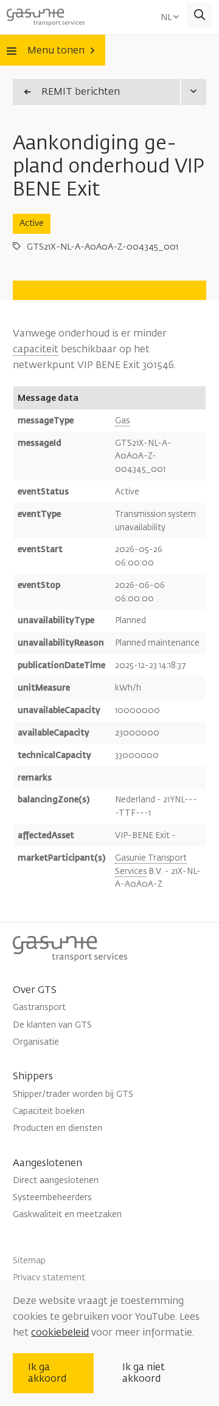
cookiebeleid (60, 1332)
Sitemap (29, 1260)
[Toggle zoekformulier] (200, 15)
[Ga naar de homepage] (46, 15)
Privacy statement (49, 1277)
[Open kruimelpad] (193, 92)
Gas (122, 420)
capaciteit (35, 349)
